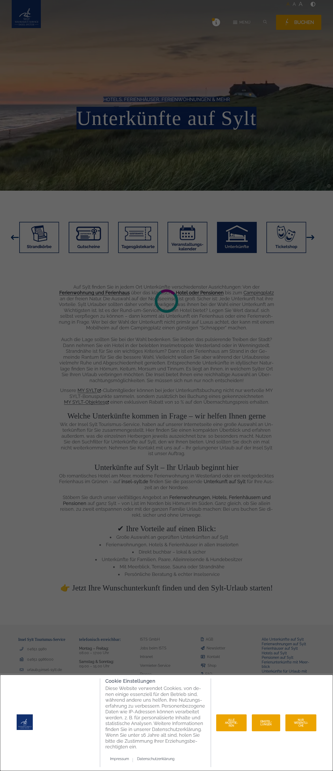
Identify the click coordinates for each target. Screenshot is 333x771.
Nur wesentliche (301, 723)
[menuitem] (121, 759)
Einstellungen (266, 723)
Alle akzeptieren (231, 723)
